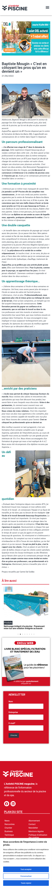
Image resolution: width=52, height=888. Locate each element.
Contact (32, 824)
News (7, 820)
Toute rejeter (26, 883)
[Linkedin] (13, 803)
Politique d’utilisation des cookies (38, 836)
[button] (47, 7)
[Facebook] (6, 803)
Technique (9, 835)
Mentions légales (36, 831)
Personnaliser (26, 876)
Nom (11, 702)
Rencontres (10, 824)
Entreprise (13, 712)
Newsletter (33, 828)
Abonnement (34, 820)
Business (9, 831)
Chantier (8, 828)
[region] (26, 863)
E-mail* (12, 723)
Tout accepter (26, 869)
